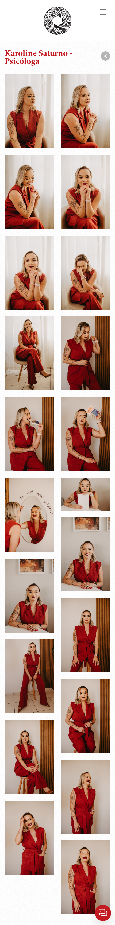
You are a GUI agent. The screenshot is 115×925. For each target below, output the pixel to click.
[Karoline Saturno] (29, 111)
